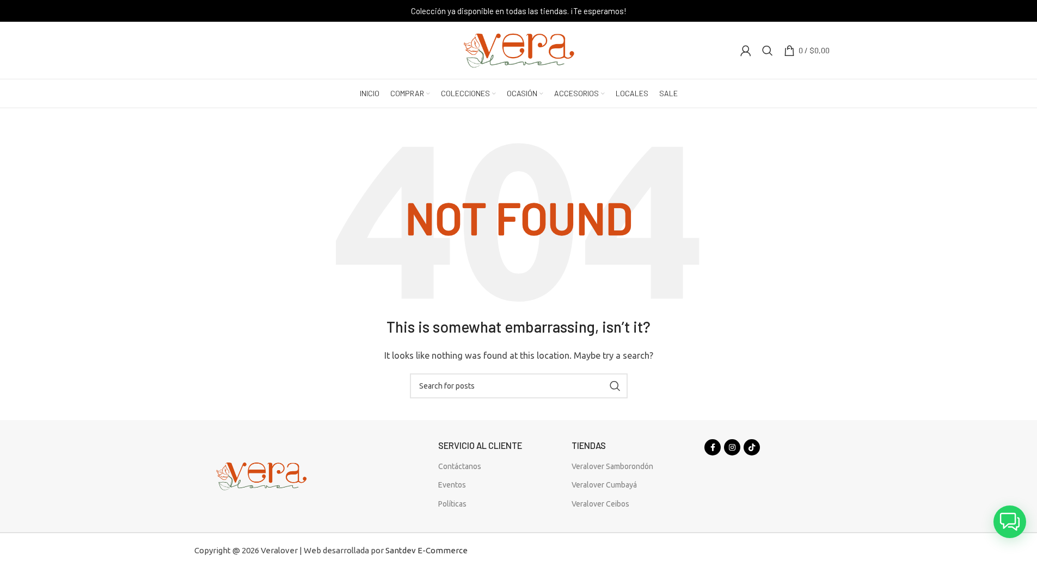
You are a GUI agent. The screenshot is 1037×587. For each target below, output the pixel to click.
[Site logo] (519, 49)
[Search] (767, 50)
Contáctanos (459, 466)
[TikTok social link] (752, 447)
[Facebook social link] (712, 447)
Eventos (452, 484)
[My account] (746, 50)
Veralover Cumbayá (604, 484)
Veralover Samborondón (612, 466)
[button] (1009, 521)
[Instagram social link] (732, 447)
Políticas (452, 503)
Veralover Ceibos (600, 503)
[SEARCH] (615, 385)
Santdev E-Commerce (426, 550)
